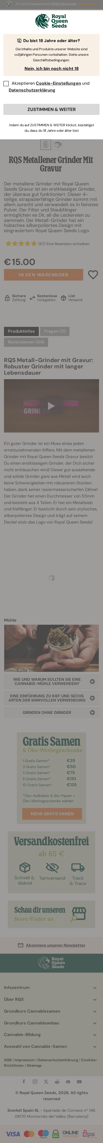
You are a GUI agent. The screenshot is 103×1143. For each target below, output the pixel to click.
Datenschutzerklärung (32, 90)
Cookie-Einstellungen (58, 83)
